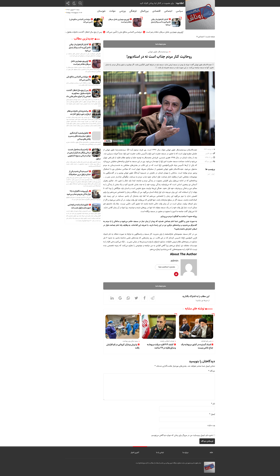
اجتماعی (168, 11)
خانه (211, 452)
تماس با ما (160, 452)
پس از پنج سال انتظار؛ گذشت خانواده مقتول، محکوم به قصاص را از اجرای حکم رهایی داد (85, 32)
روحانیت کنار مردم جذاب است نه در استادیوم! (159, 57)
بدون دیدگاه (209, 161)
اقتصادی (156, 11)
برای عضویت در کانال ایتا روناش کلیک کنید (157, 3)
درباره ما (185, 452)
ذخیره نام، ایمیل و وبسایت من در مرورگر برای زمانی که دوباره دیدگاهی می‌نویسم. (182, 435)
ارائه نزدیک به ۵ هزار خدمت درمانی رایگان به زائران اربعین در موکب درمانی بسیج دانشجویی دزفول (84, 154)
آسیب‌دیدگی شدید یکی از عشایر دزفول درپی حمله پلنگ (80, 173)
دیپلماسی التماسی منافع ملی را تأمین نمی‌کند (81, 21)
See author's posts (166, 267)
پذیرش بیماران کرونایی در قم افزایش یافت (122, 346)
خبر (209, 174)
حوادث (112, 11)
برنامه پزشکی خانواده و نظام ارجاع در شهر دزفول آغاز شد (79, 112)
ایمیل (212, 414)
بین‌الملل (144, 11)
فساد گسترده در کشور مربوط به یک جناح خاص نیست (197, 346)
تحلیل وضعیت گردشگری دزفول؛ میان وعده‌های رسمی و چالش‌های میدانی (79, 136)
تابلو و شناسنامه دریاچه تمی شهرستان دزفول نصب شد (79, 206)
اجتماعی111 (200, 36)
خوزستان (101, 11)
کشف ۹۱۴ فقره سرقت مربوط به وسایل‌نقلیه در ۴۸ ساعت (161, 346)
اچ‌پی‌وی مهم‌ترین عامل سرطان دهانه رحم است (120, 21)
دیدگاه (211, 371)
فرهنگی (132, 11)
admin (174, 260)
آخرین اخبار (135, 452)
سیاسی (179, 11)
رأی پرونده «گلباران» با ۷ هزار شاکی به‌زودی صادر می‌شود (79, 192)
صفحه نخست (210, 36)
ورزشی (122, 11)
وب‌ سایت (211, 425)
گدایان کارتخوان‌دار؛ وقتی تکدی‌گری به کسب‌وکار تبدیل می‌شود (161, 22)
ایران (213, 174)
